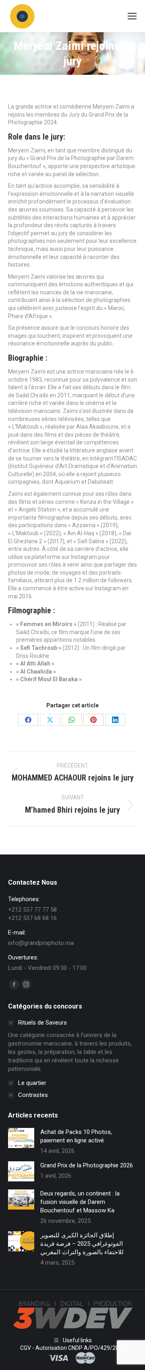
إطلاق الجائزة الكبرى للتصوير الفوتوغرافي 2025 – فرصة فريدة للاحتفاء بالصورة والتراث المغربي (82, 1244)
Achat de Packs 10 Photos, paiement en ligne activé (76, 1136)
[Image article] (21, 1138)
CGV (25, 1348)
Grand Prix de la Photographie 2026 (86, 1165)
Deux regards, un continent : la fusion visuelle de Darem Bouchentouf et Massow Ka (80, 1202)
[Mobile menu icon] (132, 16)
